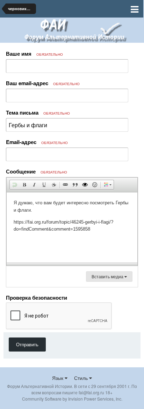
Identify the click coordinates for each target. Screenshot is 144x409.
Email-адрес (37, 142)
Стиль (81, 377)
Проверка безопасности (36, 297)
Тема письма (38, 112)
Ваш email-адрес (43, 83)
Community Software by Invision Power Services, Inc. (72, 399)
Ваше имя (34, 53)
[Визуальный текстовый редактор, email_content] (72, 227)
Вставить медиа (108, 276)
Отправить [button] (27, 344)
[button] (15, 184)
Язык (58, 377)
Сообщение (36, 171)
